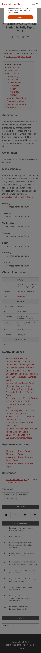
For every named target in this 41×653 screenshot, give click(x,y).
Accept (21, 17)
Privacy (10, 12)
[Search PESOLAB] (37, 4)
